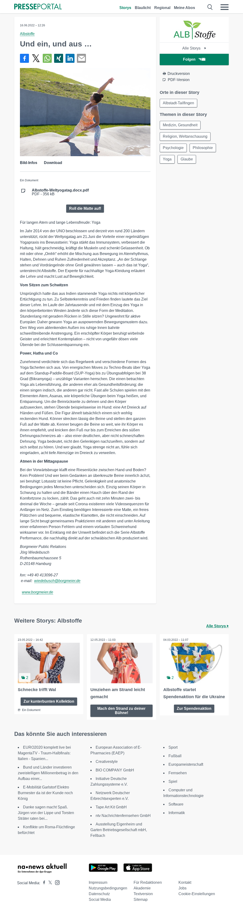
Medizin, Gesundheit (180, 125)
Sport (173, 747)
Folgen (189, 59)
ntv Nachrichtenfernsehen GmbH (123, 816)
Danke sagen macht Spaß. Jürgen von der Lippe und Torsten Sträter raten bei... (46, 812)
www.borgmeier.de (37, 592)
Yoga (167, 159)
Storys (125, 8)
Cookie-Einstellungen (196, 894)
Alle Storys (191, 48)
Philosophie (203, 148)
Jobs (182, 888)
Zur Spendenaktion (194, 708)
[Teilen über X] (35, 58)
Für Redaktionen (148, 882)
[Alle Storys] (194, 38)
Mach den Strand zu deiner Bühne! (121, 710)
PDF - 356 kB (60, 192)
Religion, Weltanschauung (185, 136)
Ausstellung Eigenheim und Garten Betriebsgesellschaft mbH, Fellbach (118, 830)
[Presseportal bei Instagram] (56, 882)
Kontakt (184, 882)
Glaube (187, 159)
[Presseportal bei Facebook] (42, 883)
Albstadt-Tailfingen (178, 103)
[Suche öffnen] (210, 7)
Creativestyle (107, 762)
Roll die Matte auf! (85, 208)
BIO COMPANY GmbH (115, 770)
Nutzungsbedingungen (108, 888)
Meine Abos (184, 8)
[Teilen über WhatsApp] (47, 58)
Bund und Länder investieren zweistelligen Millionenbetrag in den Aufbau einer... (48, 773)
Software (175, 804)
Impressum (98, 882)
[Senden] (81, 58)
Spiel (172, 781)
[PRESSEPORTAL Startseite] (38, 7)
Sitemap (141, 899)
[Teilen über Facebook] (24, 58)
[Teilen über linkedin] (70, 58)
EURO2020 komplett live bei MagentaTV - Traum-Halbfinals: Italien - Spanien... (44, 753)
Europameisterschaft (185, 764)
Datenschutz (99, 894)
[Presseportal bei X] (48, 883)
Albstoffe (27, 34)
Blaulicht (143, 8)
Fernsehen (177, 773)
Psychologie (173, 148)
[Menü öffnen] (224, 7)
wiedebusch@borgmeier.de (57, 581)
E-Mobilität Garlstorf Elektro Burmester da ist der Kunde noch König (45, 793)
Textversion (143, 894)
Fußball (175, 756)
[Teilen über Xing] (58, 58)
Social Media (100, 899)
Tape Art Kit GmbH (111, 807)
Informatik (176, 813)
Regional (162, 8)
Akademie (142, 888)
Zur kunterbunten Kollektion (48, 701)
